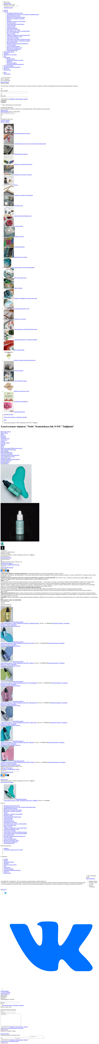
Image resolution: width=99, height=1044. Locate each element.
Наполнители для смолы (13, 29)
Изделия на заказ (11, 22)
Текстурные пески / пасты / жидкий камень (18, 31)
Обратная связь (5, 991)
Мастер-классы (11, 58)
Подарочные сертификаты (14, 49)
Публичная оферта (12, 63)
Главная (6, 10)
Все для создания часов (13, 32)
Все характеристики (6, 557)
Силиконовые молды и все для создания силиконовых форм (23, 14)
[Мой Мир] (6, 571)
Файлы (2, 462)
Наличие (3, 460)
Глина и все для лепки (13, 38)
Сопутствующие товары (13, 46)
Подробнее (66, 623)
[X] (8, 571)
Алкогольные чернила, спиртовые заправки (18, 40)
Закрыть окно (4, 110)
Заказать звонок (5, 82)
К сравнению (13, 624)
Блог (5, 56)
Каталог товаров (5, 120)
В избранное (4, 626)
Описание (3, 453)
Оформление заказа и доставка (15, 60)
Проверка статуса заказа (10, 54)
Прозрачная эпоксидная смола (15, 13)
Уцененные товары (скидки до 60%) (13, 849)
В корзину (10, 563)
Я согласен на (15, 99)
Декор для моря (11, 33)
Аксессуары (4, 456)
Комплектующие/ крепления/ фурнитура (17, 43)
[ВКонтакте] (1, 571)
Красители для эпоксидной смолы (16, 17)
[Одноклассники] (4, 571)
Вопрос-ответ (7, 69)
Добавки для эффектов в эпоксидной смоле (18, 35)
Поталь (9, 20)
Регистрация (7, 73)
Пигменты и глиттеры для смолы (15, 18)
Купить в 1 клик (14, 564)
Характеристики (5, 455)
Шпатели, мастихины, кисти (14, 47)
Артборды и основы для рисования (16, 21)
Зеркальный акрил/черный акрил (15, 24)
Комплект (3, 452)
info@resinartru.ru (5, 111)
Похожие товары (5, 459)
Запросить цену (14, 1041)
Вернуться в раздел (6, 448)
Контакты (9, 61)
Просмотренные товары (7, 782)
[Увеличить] (16, 502)
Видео (2, 463)
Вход (5, 72)
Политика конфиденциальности (15, 64)
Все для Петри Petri (12, 42)
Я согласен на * (15, 1026)
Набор (2, 451)
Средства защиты (11, 45)
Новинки (6, 848)
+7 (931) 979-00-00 (5, 992)
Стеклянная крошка (12, 28)
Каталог (6, 11)
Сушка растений (11, 25)
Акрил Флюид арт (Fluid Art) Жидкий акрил (18, 39)
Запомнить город (8, 7)
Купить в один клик (17, 1028)
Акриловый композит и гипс (14, 36)
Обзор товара (4, 449)
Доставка (6, 53)
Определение (7, 3)
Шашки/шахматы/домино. (14, 15)
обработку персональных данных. (19, 99)
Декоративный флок (12, 50)
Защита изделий (11, 27)
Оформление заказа (9, 51)
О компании (7, 57)
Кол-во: (3, 566)
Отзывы (3, 458)
